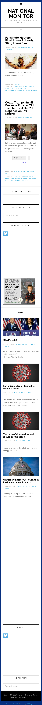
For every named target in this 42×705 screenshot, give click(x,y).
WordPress (22, 697)
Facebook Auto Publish (12, 704)
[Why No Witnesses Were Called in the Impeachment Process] (21, 467)
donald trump (28, 176)
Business (17, 172)
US (6, 174)
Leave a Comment (11, 120)
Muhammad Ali (20, 90)
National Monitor (21, 13)
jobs (25, 178)
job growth (19, 178)
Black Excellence (21, 86)
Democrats (18, 176)
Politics (16, 84)
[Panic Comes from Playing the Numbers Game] (21, 374)
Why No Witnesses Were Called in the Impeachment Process (21, 481)
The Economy (31, 172)
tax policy (25, 180)
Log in (30, 697)
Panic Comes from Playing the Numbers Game (19, 387)
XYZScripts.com (31, 704)
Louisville (24, 88)
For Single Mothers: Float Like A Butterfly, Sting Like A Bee (19, 40)
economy (8, 178)
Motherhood (9, 90)
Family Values (16, 88)
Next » (23, 163)
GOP (13, 178)
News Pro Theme (24, 695)
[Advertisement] (19, 254)
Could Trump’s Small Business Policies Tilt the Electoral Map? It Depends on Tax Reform (19, 108)
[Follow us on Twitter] (5, 233)
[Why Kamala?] (21, 328)
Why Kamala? (10, 340)
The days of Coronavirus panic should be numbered (19, 435)
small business (31, 90)
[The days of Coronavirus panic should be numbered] (21, 422)
